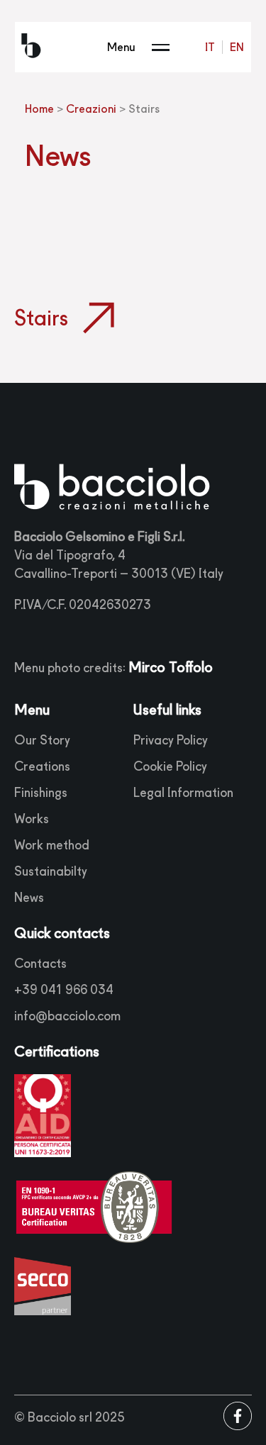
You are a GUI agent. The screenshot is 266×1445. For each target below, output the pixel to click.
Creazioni (91, 109)
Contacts (40, 963)
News (29, 897)
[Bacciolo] (31, 47)
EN (237, 47)
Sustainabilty (50, 871)
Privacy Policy (170, 739)
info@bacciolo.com (67, 1015)
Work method (51, 844)
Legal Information (183, 792)
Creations (42, 766)
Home (39, 109)
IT (210, 47)
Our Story (42, 739)
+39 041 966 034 (63, 989)
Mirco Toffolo (170, 667)
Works (31, 818)
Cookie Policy (170, 766)
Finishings (40, 792)
